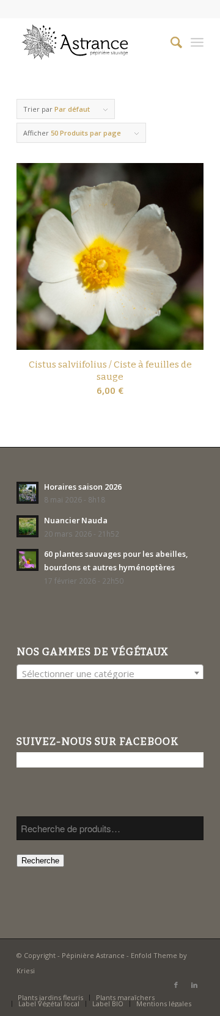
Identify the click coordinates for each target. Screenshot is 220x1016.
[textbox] (110, 673)
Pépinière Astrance (93, 955)
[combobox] (110, 672)
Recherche (40, 860)
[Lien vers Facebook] (176, 985)
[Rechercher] (170, 42)
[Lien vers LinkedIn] (194, 985)
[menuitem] (170, 42)
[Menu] (197, 42)
